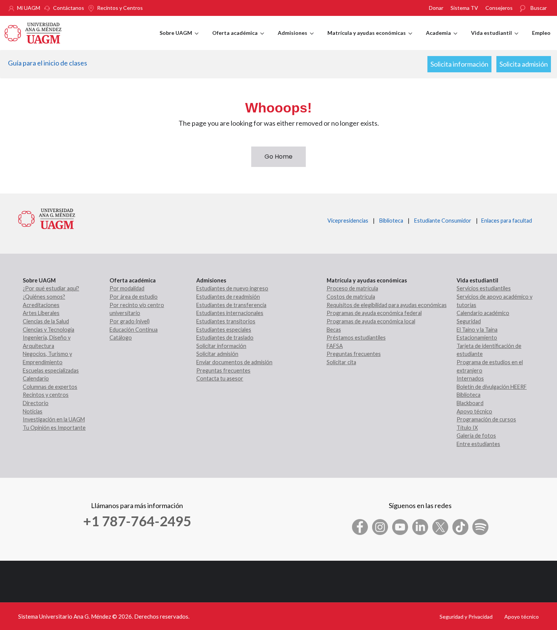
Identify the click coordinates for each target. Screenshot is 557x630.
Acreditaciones (41, 305)
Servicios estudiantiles (484, 288)
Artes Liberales (41, 313)
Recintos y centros (46, 394)
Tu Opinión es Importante (54, 427)
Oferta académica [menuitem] (238, 40)
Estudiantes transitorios (225, 321)
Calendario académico (483, 313)
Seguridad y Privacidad (466, 616)
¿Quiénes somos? (44, 296)
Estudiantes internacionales (229, 313)
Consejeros (499, 8)
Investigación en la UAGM (54, 419)
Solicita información (459, 64)
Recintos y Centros (120, 8)
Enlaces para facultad (505, 220)
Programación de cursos (486, 419)
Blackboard (470, 403)
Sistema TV (464, 8)
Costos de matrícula (351, 296)
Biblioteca (391, 220)
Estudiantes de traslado (224, 337)
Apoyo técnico (474, 411)
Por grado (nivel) (130, 321)
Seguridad (469, 321)
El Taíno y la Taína (477, 329)
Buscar (538, 8)
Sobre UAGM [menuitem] (179, 40)
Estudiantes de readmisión (228, 296)
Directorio (36, 403)
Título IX (467, 427)
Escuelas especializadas (51, 370)
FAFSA (335, 346)
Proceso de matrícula (352, 288)
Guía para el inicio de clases (47, 63)
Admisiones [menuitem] (296, 40)
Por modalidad (127, 288)
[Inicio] (33, 32)
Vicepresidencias (347, 220)
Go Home (278, 156)
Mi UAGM (28, 8)
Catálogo (121, 337)
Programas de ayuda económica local (371, 321)
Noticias (32, 411)
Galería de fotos (476, 435)
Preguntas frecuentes (223, 370)
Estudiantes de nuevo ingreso (232, 288)
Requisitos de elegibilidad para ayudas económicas (387, 305)
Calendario (36, 378)
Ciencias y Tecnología (48, 329)
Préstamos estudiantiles (356, 337)
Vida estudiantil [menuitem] (494, 40)
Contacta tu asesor (219, 378)
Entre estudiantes (478, 444)
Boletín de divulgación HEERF (492, 387)
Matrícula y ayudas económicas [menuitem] (369, 40)
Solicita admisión (523, 64)
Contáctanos (68, 8)
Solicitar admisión (217, 354)
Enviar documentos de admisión (234, 362)
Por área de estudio (134, 296)
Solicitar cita (341, 362)
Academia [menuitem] (441, 40)
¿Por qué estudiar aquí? (51, 288)
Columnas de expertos (50, 387)
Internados (470, 378)
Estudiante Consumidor (442, 220)
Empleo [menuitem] (541, 33)
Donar (436, 8)
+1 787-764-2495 (137, 521)
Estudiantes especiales (223, 329)
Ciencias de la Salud (46, 321)
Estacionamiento (477, 337)
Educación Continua (134, 329)
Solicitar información (221, 346)
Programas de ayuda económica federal (374, 313)
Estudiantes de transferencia (231, 305)
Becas (334, 329)
